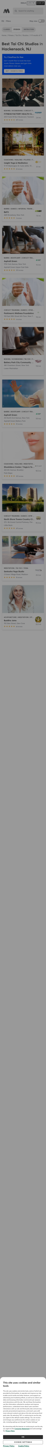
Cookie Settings (23, 1442)
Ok (23, 1437)
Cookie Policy (23, 1446)
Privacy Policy (10, 1431)
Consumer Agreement (21, 1429)
